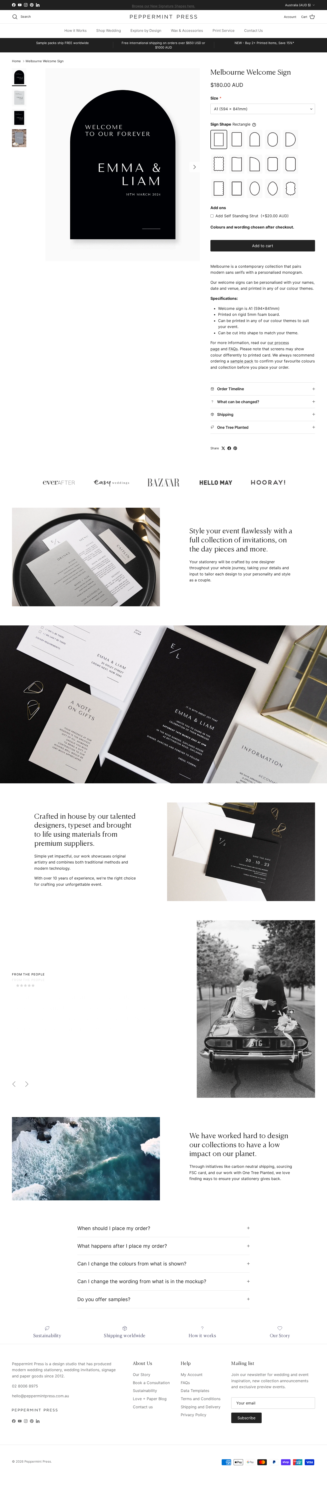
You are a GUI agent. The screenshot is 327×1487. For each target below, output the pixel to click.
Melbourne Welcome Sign (45, 61)
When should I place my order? (113, 1228)
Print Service (224, 30)
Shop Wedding (108, 30)
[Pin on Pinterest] (235, 448)
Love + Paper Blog (150, 1398)
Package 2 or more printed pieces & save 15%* (163, 7)
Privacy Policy (193, 1414)
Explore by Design (145, 30)
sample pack (241, 361)
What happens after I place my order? (122, 1246)
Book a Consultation (151, 1382)
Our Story (141, 1374)
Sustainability (145, 1390)
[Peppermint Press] (163, 17)
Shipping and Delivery (200, 1406)
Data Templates (195, 1390)
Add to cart (262, 245)
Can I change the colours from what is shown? (131, 1264)
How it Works (75, 30)
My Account (192, 1374)
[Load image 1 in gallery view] (122, 164)
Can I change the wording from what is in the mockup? (141, 1281)
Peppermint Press (37, 1461)
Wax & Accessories (187, 30)
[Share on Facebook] (229, 448)
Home (16, 61)
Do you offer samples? (103, 1299)
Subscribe (246, 1417)
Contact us (143, 1406)
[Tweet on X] (223, 448)
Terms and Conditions (200, 1398)
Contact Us (253, 30)
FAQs (233, 348)
